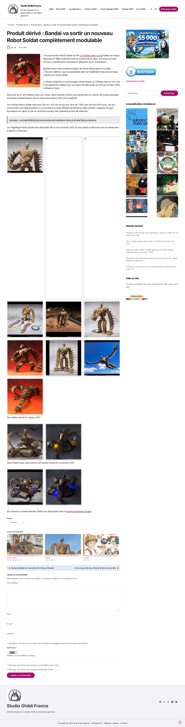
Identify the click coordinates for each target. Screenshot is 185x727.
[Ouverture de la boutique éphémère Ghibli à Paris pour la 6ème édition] (25, 544)
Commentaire (13, 583)
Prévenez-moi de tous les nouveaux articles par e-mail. (31, 669)
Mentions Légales (111, 723)
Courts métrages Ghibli (109, 9)
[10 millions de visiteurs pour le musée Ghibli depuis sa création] (63, 544)
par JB (13, 47)
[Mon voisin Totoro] (167, 185)
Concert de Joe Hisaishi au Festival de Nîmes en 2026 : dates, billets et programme (152, 259)
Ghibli (51, 9)
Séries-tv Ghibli (90, 9)
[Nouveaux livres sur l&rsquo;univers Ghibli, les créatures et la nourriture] (101, 544)
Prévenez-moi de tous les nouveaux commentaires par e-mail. (34, 665)
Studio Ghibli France (31, 5)
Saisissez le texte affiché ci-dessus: (21, 655)
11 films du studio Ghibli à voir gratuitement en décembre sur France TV (151, 268)
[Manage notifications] (180, 722)
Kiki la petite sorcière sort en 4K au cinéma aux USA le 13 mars (150, 242)
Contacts (123, 723)
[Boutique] (136, 141)
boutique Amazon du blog (78, 511)
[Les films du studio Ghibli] (136, 119)
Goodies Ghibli (127, 9)
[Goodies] (136, 206)
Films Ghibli (60, 9)
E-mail (10, 624)
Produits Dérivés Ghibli (135, 81)
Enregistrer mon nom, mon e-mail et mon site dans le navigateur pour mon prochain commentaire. (48, 643)
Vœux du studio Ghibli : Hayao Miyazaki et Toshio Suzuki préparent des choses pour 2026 (149, 251)
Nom (9, 614)
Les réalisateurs (75, 9)
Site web (10, 634)
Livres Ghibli (140, 9)
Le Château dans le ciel (91, 55)
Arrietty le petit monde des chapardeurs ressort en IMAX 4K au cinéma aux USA (152, 234)
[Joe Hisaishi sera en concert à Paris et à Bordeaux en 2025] (167, 141)
